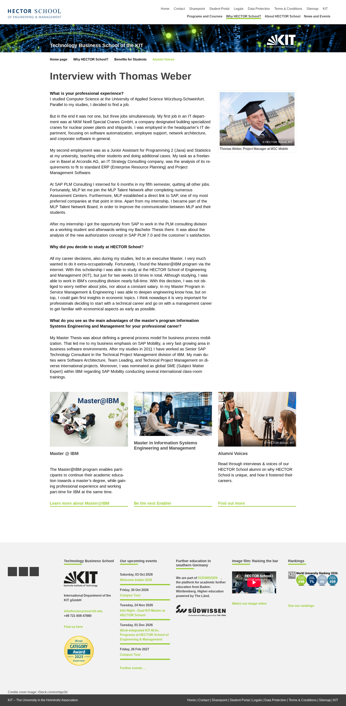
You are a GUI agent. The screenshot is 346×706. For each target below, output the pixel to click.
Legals (238, 8)
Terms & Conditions (288, 8)
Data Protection (259, 8)
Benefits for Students (130, 59)
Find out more (231, 503)
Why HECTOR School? (243, 16)
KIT (325, 8)
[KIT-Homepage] (34, 13)
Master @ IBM (64, 453)
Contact (179, 8)
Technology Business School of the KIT (96, 45)
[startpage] (336, 16)
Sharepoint (197, 8)
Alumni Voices (163, 59)
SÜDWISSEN (208, 578)
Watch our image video (249, 603)
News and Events (317, 16)
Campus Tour (130, 595)
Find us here (73, 626)
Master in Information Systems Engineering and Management (165, 445)
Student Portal (219, 8)
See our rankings (301, 605)
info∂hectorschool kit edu (83, 611)
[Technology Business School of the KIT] (281, 41)
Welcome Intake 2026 (136, 580)
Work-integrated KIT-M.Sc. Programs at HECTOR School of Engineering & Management (144, 635)
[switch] (336, 9)
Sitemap (312, 8)
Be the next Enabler (152, 503)
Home (165, 8)
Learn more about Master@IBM (79, 503)
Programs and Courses (204, 16)
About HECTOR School (282, 16)
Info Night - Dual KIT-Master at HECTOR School (142, 613)
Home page (58, 59)
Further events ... (132, 668)
